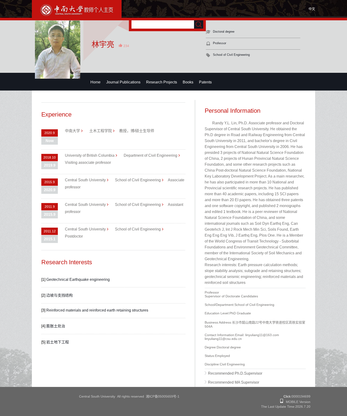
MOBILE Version (296, 402)
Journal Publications (123, 82)
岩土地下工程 (57, 342)
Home (95, 82)
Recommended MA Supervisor (233, 382)
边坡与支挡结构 (59, 295)
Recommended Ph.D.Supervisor (235, 373)
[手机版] (281, 402)
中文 (312, 9)
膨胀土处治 (55, 326)
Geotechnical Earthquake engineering (78, 279)
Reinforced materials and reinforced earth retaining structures (97, 310)
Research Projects (161, 82)
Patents (205, 82)
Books (188, 82)
